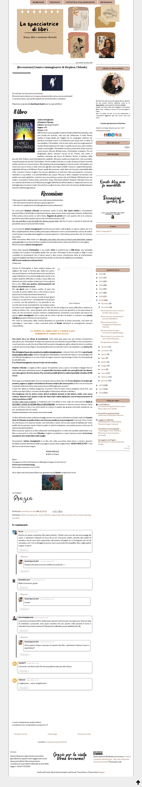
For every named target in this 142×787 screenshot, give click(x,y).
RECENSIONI (106, 2)
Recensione (79, 515)
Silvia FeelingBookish (25, 617)
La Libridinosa (103, 404)
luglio (103, 358)
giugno (104, 362)
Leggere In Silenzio (106, 420)
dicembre (105, 303)
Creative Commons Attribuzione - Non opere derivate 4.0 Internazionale (112, 759)
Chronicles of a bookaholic (108, 429)
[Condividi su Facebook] (59, 512)
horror (41, 515)
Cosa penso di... (32, 515)
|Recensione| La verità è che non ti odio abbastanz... (112, 337)
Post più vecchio (84, 734)
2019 (23, 515)
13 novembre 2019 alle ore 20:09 (41, 617)
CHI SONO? (55, 2)
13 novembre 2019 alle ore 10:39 (31, 531)
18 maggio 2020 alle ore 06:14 (33, 663)
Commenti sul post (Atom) (56, 742)
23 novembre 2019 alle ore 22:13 (47, 561)
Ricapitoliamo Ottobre (110, 342)
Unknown (21, 680)
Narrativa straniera (65, 515)
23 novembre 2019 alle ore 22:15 (47, 641)
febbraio (104, 377)
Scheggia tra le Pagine (107, 440)
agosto (104, 354)
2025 (101, 277)
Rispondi (23, 550)
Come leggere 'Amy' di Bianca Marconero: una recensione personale (109, 433)
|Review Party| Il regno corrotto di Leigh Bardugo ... (113, 331)
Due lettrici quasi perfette (108, 413)
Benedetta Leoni (24, 580)
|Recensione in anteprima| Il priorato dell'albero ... (112, 317)
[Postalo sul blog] (55, 512)
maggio (104, 365)
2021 (101, 293)
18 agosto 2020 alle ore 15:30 (32, 680)
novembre (105, 307)
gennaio (104, 380)
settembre (105, 350)
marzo (103, 373)
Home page (52, 734)
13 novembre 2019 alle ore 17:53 (37, 580)
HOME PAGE (38, 2)
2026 (101, 274)
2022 (101, 289)
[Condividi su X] (57, 512)
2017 (101, 389)
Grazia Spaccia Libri (31, 561)
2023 (101, 285)
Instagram (37, 96)
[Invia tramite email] (53, 512)
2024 (101, 281)
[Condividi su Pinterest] (61, 512)
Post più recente (20, 734)
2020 (101, 296)
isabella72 (22, 663)
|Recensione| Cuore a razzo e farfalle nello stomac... (112, 311)
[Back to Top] (138, 782)
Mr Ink (20, 531)
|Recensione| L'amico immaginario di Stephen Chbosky (111, 324)
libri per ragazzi (51, 515)
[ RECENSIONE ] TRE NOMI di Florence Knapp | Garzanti (109, 423)
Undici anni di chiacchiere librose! (111, 415)
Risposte (24, 556)
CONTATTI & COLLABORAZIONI (80, 2)
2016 (101, 393)
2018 (101, 385)
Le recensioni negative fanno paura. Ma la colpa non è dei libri (111, 407)
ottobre (104, 347)
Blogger (101, 772)
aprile (103, 369)
